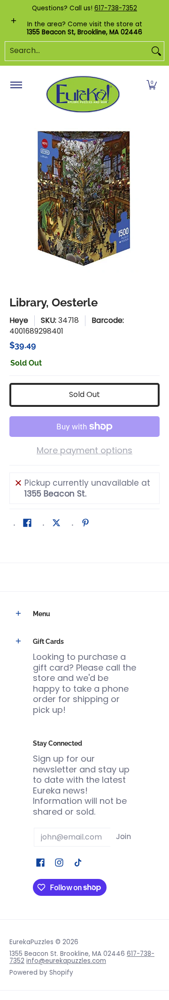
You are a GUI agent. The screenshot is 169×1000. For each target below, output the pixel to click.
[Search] (156, 51)
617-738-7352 (115, 8)
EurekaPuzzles (31, 942)
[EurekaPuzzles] (83, 94)
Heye (18, 320)
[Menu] (15, 85)
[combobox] (77, 51)
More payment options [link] (84, 450)
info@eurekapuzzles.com (66, 960)
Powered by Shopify (41, 972)
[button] (152, 85)
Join (123, 836)
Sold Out (84, 394)
